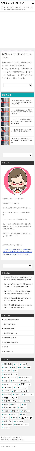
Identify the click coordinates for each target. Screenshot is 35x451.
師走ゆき (15, 411)
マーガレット (20, 391)
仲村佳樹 (17, 394)
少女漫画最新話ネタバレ (11, 342)
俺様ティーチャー (28, 394)
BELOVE (8, 364)
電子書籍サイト (8, 351)
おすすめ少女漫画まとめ (11, 319)
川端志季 (6, 411)
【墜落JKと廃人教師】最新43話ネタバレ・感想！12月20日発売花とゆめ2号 (21, 130)
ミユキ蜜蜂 (7, 394)
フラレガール (7, 387)
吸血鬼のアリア (16, 404)
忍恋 (5, 414)
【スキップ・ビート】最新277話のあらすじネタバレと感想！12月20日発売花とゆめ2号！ (21, 121)
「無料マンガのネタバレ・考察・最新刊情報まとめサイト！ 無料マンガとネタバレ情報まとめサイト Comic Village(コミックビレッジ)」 (17, 252)
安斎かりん (23, 407)
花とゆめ (26, 417)
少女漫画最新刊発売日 (10, 338)
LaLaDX (28, 367)
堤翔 (25, 404)
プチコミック (21, 387)
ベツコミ (6, 391)
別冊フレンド (11, 397)
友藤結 (6, 404)
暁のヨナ (14, 414)
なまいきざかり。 (25, 377)
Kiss (13, 367)
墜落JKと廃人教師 (10, 407)
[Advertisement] (17, 30)
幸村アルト (25, 411)
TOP (11, 437)
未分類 (6, 347)
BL (16, 364)
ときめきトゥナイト (10, 377)
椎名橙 (23, 414)
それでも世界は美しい (11, 374)
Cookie (6, 367)
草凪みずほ (7, 421)
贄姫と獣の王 (8, 424)
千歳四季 (28, 401)
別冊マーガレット (12, 401)
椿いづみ (6, 417)
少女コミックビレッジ (12, 3)
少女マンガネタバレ (10, 324)
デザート (25, 384)
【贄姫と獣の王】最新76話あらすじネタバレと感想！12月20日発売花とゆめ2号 (21, 140)
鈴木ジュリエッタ (22, 424)
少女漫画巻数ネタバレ (10, 333)
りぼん (6, 381)
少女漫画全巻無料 (9, 328)
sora (15, 371)
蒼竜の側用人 (19, 421)
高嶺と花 (7, 428)
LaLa (20, 367)
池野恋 (15, 418)
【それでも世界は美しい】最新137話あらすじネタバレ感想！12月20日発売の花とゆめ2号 (21, 102)
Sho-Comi (7, 371)
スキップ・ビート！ (10, 384)
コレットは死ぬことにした (21, 381)
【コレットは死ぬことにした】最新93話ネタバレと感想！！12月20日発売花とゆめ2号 (21, 111)
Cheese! (24, 364)
